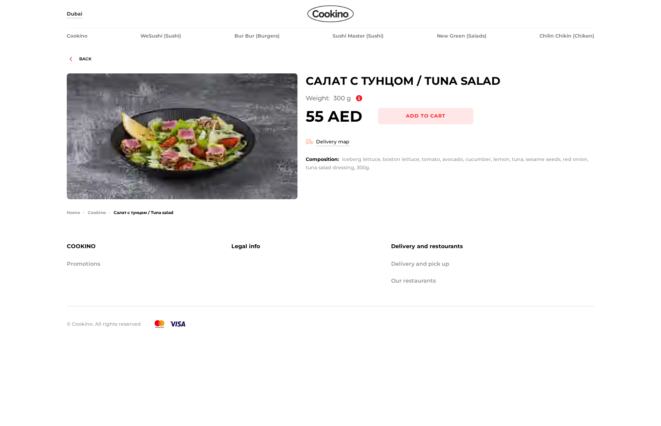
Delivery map (332, 142)
